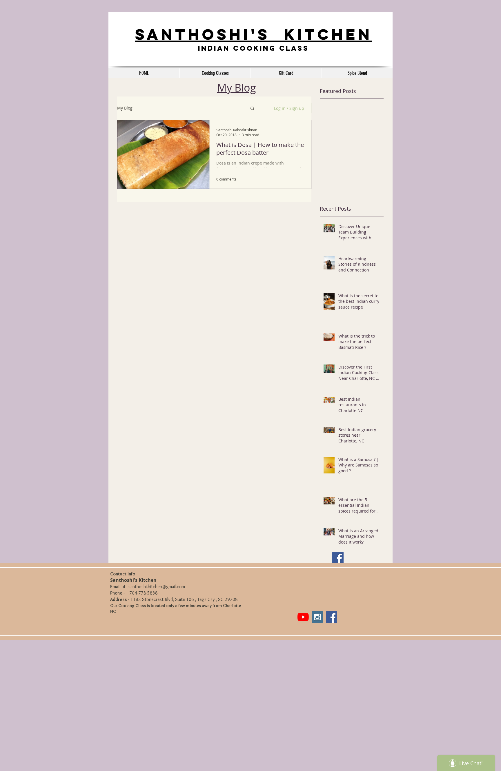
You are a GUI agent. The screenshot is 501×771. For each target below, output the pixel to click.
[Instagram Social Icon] (317, 617)
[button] (252, 109)
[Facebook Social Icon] (338, 557)
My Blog (124, 108)
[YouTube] (303, 617)
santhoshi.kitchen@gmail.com (156, 586)
